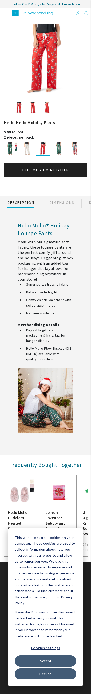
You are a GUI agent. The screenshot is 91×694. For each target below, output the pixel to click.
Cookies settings (45, 648)
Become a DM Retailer (45, 170)
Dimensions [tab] (61, 202)
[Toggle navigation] (5, 12)
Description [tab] (20, 202)
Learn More (71, 4)
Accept (45, 661)
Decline (45, 674)
